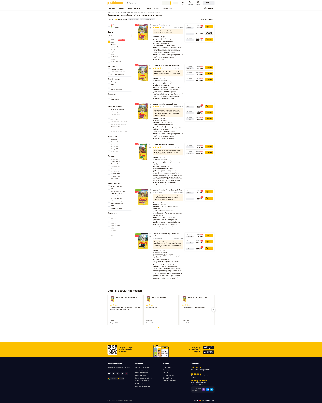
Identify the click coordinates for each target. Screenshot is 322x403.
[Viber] (203, 389)
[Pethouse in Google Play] (208, 347)
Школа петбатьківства (142, 386)
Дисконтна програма (142, 367)
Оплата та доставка (141, 370)
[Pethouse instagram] (118, 373)
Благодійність (167, 378)
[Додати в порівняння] (150, 28)
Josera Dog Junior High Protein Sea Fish (166, 235)
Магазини (166, 370)
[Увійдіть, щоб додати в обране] (150, 25)
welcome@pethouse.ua (199, 381)
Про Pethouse (167, 367)
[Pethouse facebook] (113, 373)
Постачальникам (168, 375)
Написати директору (169, 381)
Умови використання (142, 381)
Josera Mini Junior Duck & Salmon (166, 65)
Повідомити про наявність (209, 33)
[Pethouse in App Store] (208, 352)
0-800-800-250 (196, 367)
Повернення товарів (141, 372)
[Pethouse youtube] (109, 373)
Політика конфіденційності (143, 378)
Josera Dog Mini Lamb (161, 25)
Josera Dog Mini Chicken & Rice (165, 104)
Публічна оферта (140, 375)
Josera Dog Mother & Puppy (163, 144)
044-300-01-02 (196, 374)
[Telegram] (211, 389)
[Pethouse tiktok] (126, 373)
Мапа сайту (139, 383)
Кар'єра (165, 372)
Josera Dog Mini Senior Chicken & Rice (167, 190)
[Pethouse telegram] (122, 373)
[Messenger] (207, 389)
